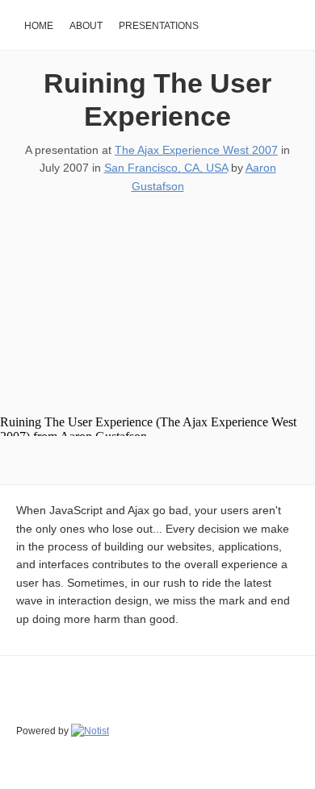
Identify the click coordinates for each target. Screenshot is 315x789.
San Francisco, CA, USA (166, 167)
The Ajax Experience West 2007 (196, 149)
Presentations (159, 25)
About (86, 25)
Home (38, 25)
